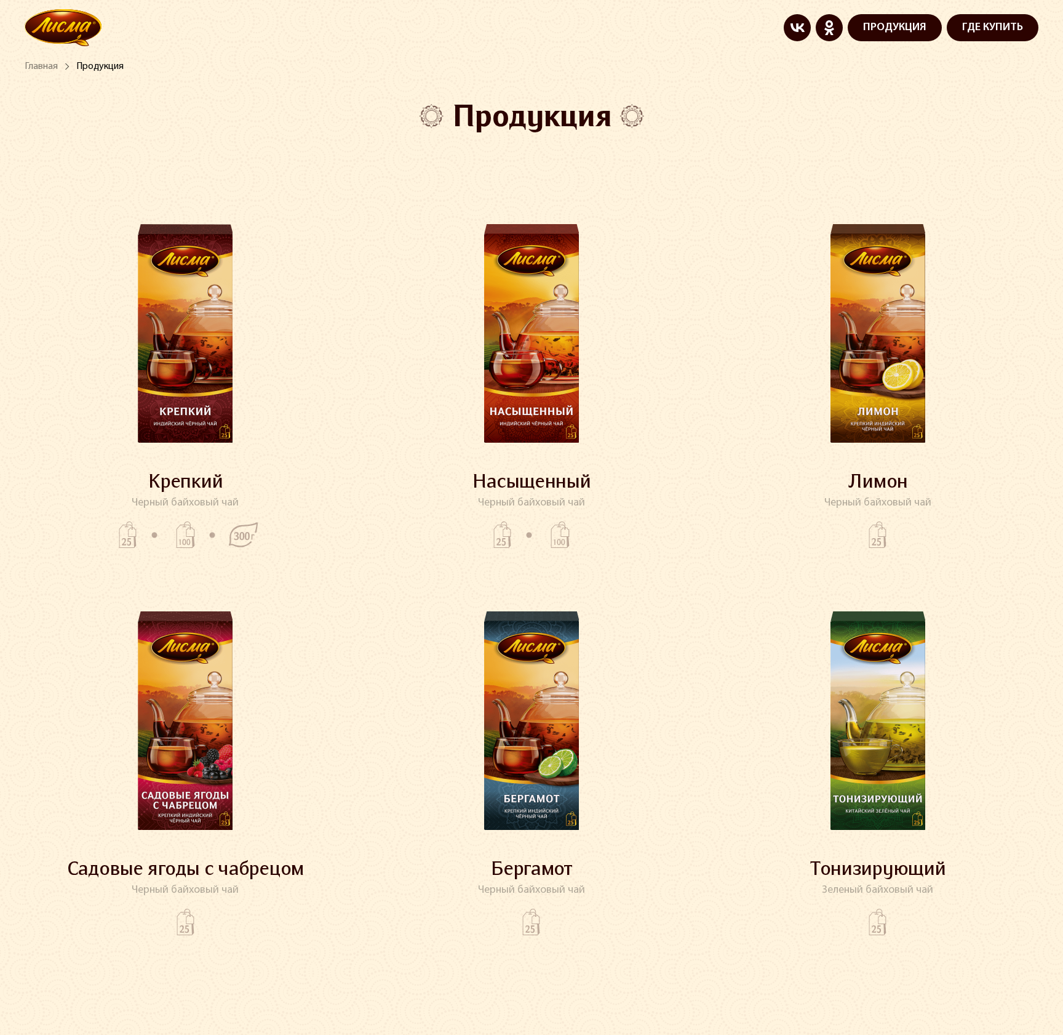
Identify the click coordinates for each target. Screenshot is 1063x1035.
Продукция (100, 66)
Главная (41, 66)
